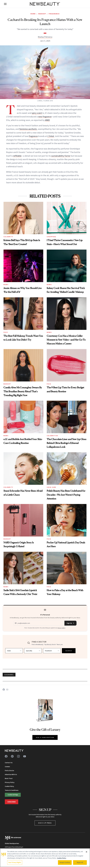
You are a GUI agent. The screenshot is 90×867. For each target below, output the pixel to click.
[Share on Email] (7, 689)
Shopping (51, 237)
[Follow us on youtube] (24, 756)
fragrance (33, 136)
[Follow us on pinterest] (12, 756)
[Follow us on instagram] (18, 756)
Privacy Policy (9, 782)
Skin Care (51, 487)
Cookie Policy (9, 786)
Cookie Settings (13, 795)
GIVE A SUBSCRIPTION (45, 737)
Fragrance (54, 14)
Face (6, 332)
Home (33, 14)
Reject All (80, 862)
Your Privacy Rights (14, 862)
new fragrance (44, 116)
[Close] (86, 851)
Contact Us (9, 763)
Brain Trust (9, 778)
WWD (47, 120)
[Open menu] (5, 4)
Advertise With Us (11, 774)
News (6, 284)
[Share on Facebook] (4, 689)
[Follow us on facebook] (6, 756)
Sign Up (69, 623)
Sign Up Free (45, 823)
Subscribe (11, 802)
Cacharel (9, 675)
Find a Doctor (9, 770)
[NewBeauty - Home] (45, 4)
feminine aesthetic (28, 129)
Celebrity (8, 237)
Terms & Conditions (11, 790)
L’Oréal (50, 136)
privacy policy (61, 628)
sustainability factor (60, 155)
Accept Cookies (65, 862)
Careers (7, 767)
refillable (17, 155)
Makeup (42, 14)
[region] (45, 857)
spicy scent (37, 113)
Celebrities (52, 436)
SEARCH (68, 651)
